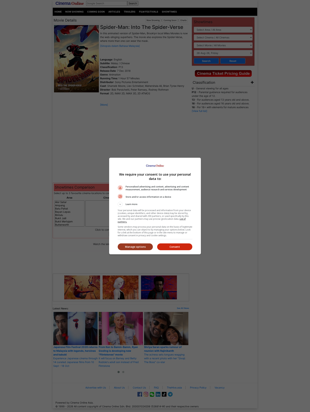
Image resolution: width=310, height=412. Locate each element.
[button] (155, 204)
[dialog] (155, 206)
